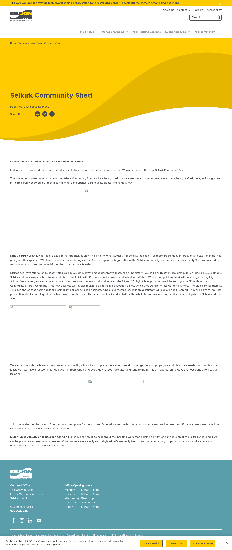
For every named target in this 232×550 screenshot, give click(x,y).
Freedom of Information (94, 535)
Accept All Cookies (202, 543)
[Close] (226, 542)
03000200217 (19, 511)
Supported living (175, 32)
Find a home (86, 32)
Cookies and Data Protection (49, 535)
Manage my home (113, 32)
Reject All (176, 543)
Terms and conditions (21, 535)
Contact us (183, 9)
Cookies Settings (151, 543)
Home (13, 43)
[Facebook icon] (13, 520)
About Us (168, 9)
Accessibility (214, 9)
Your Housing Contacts (146, 32)
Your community (204, 32)
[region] (116, 543)
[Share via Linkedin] (37, 114)
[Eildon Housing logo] (21, 15)
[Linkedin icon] (30, 520)
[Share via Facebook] (52, 114)
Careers (198, 9)
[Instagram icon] (22, 520)
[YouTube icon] (38, 520)
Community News (26, 43)
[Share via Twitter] (44, 114)
